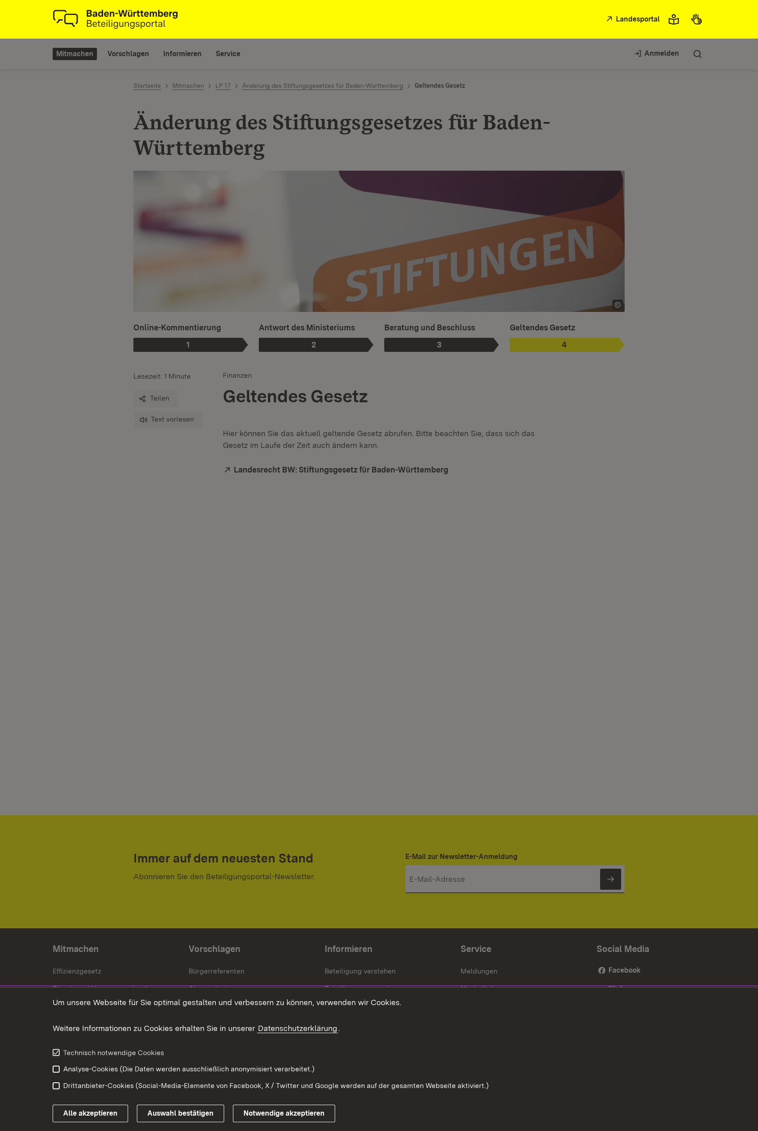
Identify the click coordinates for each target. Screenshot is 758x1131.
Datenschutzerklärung (297, 1028)
